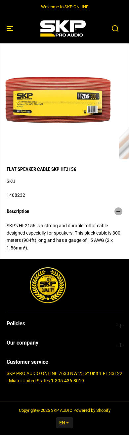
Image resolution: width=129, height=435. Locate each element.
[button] (11, 28)
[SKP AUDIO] (63, 28)
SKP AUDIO (61, 410)
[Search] (115, 28)
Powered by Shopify (91, 410)
